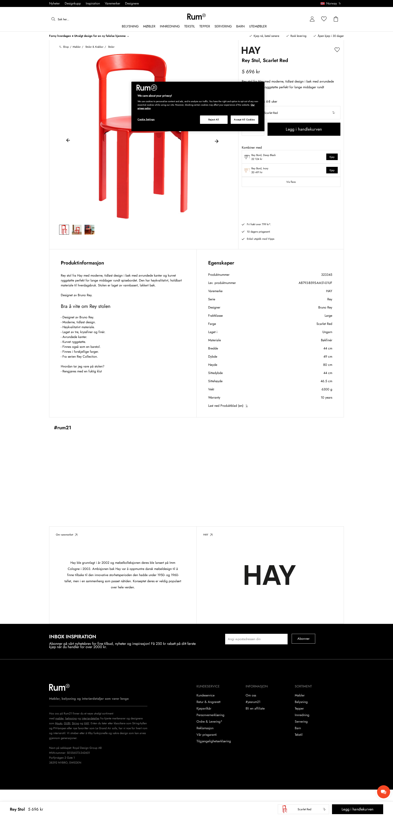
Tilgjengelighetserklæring (213, 741)
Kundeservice (205, 695)
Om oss (251, 695)
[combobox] (331, 3)
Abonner (303, 638)
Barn (298, 728)
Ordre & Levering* (209, 721)
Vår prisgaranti (206, 734)
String (75, 723)
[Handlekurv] (336, 19)
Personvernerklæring (210, 715)
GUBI (67, 723)
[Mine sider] (312, 19)
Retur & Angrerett (208, 702)
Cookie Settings (146, 119)
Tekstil (299, 734)
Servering (301, 721)
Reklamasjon (204, 728)
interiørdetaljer (90, 718)
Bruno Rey (325, 307)
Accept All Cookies (244, 119)
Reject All (213, 119)
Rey (329, 299)
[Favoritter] (324, 19)
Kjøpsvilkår (203, 708)
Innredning (302, 715)
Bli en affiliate (255, 708)
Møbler (300, 695)
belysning (71, 718)
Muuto (58, 723)
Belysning (301, 702)
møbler (59, 718)
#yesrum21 (253, 702)
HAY (329, 291)
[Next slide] (216, 141)
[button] (332, 3)
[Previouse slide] (68, 141)
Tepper (299, 708)
